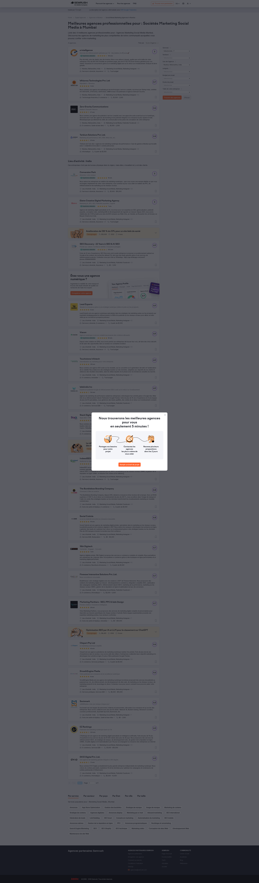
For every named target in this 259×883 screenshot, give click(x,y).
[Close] (165, 414)
